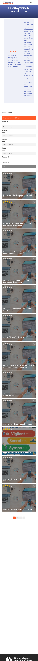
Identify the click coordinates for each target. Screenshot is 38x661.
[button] (35, 2)
